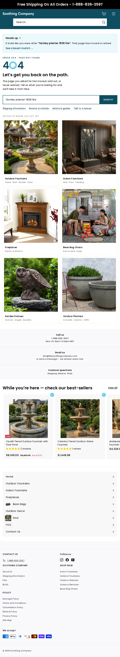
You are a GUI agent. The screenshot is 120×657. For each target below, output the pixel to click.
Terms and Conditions (14, 603)
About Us (7, 571)
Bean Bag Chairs (69, 588)
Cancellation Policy (13, 607)
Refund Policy (10, 611)
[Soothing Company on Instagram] (61, 560)
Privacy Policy (10, 616)
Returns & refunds (39, 108)
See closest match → (19, 48)
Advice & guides (61, 108)
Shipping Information (14, 576)
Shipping (52, 373)
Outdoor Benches (69, 584)
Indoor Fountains (69, 571)
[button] (13, 448)
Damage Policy (11, 598)
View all (112, 387)
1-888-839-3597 (60, 338)
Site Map (7, 620)
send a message (48, 358)
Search (108, 99)
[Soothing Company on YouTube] (73, 560)
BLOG (5, 584)
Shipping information (14, 108)
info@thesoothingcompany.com (60, 356)
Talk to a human (82, 108)
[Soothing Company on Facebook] (67, 560)
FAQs (69, 373)
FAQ (5, 580)
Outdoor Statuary (69, 580)
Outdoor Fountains (70, 576)
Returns (62, 373)
